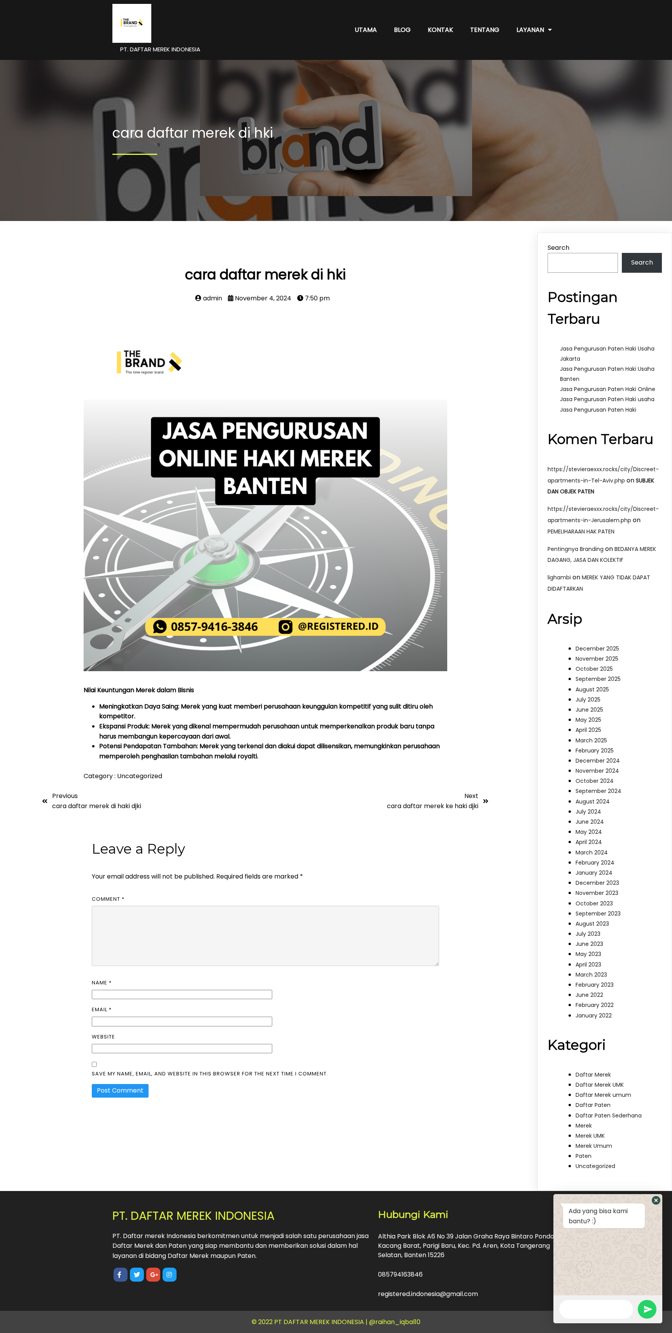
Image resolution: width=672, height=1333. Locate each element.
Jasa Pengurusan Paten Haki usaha (607, 399)
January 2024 (594, 873)
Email (102, 1009)
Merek (584, 1126)
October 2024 (595, 781)
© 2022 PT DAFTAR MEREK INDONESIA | (310, 1321)
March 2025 (591, 740)
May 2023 (588, 954)
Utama (366, 29)
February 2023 (595, 985)
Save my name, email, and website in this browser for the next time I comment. (210, 1073)
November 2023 (597, 893)
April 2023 (588, 964)
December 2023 (597, 883)
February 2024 (595, 862)
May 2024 (589, 832)
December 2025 (597, 648)
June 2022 (589, 995)
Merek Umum (594, 1146)
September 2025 (598, 679)
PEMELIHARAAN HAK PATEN (581, 531)
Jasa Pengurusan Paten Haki (598, 410)
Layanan (530, 29)
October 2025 (594, 669)
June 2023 (589, 944)
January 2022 (594, 1015)
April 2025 (588, 730)
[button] (656, 1200)
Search (558, 247)
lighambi (559, 577)
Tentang (484, 29)
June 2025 (589, 710)
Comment (108, 899)
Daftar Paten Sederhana (609, 1115)
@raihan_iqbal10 (394, 1321)
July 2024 (588, 812)
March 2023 (591, 975)
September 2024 (598, 791)
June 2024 (590, 822)
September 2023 (598, 913)
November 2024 (597, 771)
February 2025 (595, 750)
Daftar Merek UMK (600, 1085)
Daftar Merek (593, 1075)
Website (103, 1036)
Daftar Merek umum (603, 1095)
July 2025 (588, 699)
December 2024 (598, 761)
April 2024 (589, 842)
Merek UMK (590, 1136)
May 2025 (588, 720)
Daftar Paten (593, 1105)
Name (102, 982)
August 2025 (592, 689)
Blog (402, 29)
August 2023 (592, 924)
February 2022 (595, 1005)
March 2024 (592, 852)
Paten (584, 1156)
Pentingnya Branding (576, 549)
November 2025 (597, 659)
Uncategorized (139, 776)
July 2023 (588, 934)
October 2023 (594, 903)
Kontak (440, 29)
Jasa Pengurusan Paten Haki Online (607, 389)
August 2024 (593, 801)
